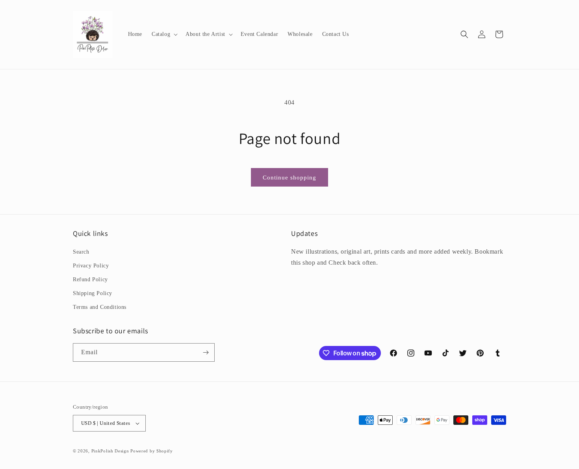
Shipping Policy (92, 293)
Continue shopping (289, 177)
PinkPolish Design (110, 450)
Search (81, 252)
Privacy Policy (91, 266)
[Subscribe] (205, 352)
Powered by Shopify (151, 450)
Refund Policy (90, 279)
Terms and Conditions (99, 307)
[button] (164, 34)
